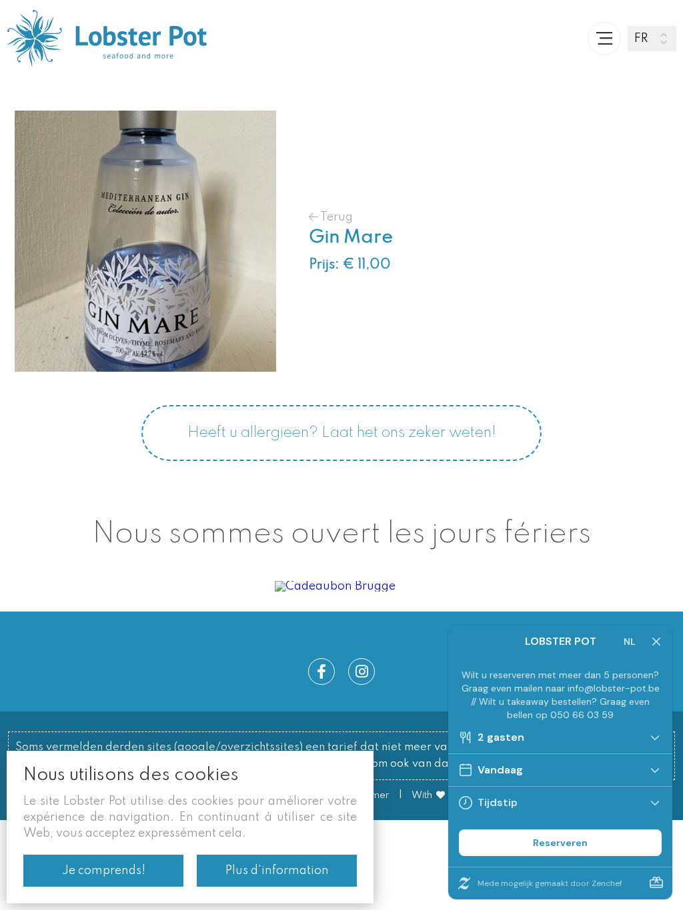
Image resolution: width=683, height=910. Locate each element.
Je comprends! (103, 871)
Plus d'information (277, 871)
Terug (335, 217)
